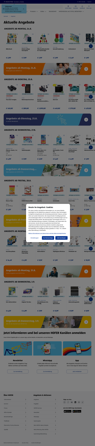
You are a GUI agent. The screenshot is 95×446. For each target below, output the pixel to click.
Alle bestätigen (61, 238)
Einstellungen (35, 238)
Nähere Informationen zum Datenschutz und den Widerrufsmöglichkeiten (47, 233)
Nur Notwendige (48, 238)
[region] (48, 223)
